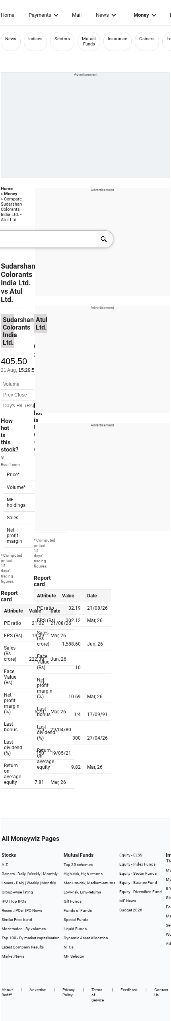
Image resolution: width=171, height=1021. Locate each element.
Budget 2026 (130, 910)
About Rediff (7, 992)
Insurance (117, 38)
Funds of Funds (78, 910)
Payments (40, 15)
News (102, 15)
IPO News (33, 910)
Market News (13, 956)
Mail (77, 15)
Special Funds (76, 919)
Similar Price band (17, 919)
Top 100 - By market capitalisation (31, 937)
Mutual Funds (89, 41)
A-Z (5, 864)
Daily (21, 873)
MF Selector (74, 956)
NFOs (69, 947)
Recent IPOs (12, 910)
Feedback (129, 989)
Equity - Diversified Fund (140, 891)
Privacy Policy (68, 992)
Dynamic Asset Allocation (86, 937)
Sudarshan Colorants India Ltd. (18, 274)
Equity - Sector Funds (138, 873)
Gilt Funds (73, 901)
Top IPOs (18, 901)
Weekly (34, 873)
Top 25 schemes (78, 864)
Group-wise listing (17, 892)
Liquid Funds (75, 928)
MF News (127, 900)
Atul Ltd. (12, 295)
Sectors (62, 38)
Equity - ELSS (130, 855)
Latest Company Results (23, 947)
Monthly (50, 873)
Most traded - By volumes (24, 928)
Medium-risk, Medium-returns (89, 883)
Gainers (147, 38)
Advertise (37, 989)
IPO (5, 901)
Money (141, 15)
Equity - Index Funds (137, 864)
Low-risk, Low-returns (82, 892)
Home (7, 15)
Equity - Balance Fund (138, 882)
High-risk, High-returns (83, 873)
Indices (35, 38)
